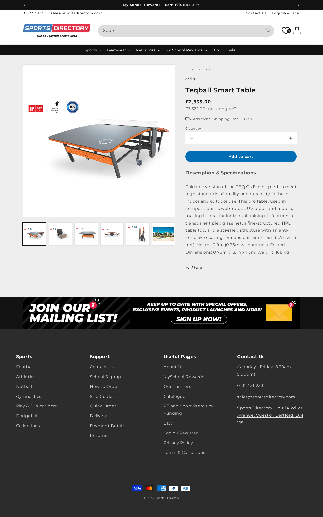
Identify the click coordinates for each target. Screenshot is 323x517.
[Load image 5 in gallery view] (138, 234)
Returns (98, 435)
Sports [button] (24, 356)
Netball (24, 386)
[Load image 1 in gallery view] (34, 234)
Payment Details (108, 425)
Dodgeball (27, 416)
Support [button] (100, 356)
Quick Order (103, 406)
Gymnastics (28, 396)
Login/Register (286, 13)
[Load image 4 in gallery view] (112, 234)
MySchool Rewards (184, 376)
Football (25, 367)
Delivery (98, 416)
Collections (28, 425)
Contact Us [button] (251, 356)
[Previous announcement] (24, 5)
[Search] (268, 30)
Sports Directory (167, 498)
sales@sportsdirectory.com (77, 13)
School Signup (105, 376)
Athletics (25, 376)
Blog (168, 423)
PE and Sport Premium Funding (188, 410)
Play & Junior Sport (36, 406)
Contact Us (256, 13)
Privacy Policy (178, 442)
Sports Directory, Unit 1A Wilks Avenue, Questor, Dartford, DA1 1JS (270, 415)
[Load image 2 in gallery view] (60, 234)
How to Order (104, 386)
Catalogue (174, 396)
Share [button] (196, 267)
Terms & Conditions (184, 452)
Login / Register (181, 433)
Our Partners (177, 386)
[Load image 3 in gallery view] (86, 234)
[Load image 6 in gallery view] (164, 234)
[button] (93, 50)
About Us (174, 367)
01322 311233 (34, 13)
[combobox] (186, 30)
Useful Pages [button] (180, 356)
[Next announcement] (298, 5)
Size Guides (102, 396)
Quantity (193, 128)
